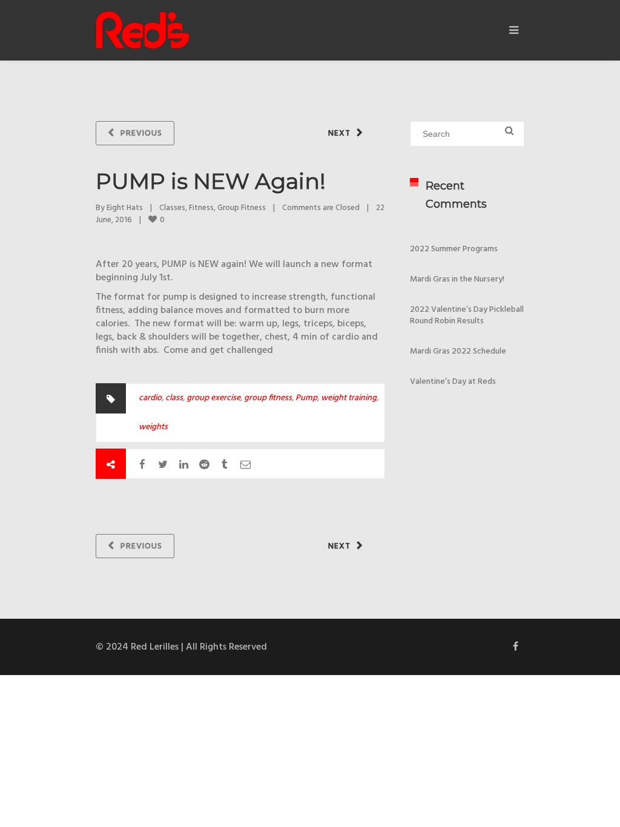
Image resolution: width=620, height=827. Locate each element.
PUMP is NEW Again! (211, 181)
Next (339, 133)
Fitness (201, 208)
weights (153, 427)
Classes (172, 208)
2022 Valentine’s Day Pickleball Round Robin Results (467, 315)
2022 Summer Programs (454, 249)
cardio (150, 398)
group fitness (268, 398)
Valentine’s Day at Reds (453, 382)
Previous (141, 133)
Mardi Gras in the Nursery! (457, 279)
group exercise (213, 398)
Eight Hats (125, 208)
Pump (306, 398)
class (174, 398)
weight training (349, 398)
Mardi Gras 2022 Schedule (458, 351)
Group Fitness (241, 208)
